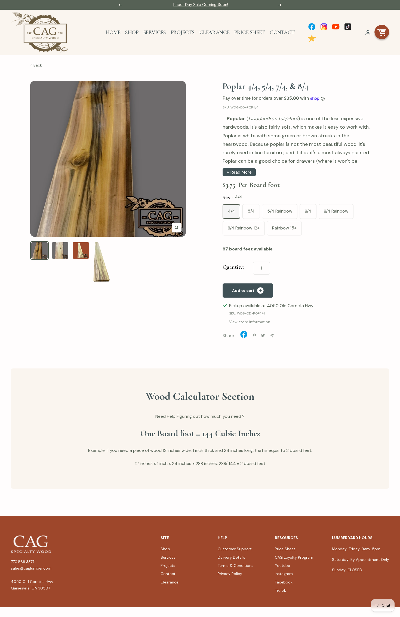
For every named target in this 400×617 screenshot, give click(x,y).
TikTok (280, 590)
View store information (249, 321)
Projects (183, 32)
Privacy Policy (230, 573)
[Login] (367, 32)
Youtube (282, 565)
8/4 (308, 211)
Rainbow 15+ (284, 228)
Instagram (284, 573)
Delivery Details (231, 557)
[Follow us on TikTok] (347, 26)
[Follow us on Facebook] (311, 26)
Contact (282, 32)
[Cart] (381, 32)
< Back (36, 65)
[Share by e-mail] (272, 335)
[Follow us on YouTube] (335, 26)
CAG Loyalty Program (294, 557)
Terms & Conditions (235, 565)
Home (113, 32)
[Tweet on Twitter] (263, 335)
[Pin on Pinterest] (254, 335)
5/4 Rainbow (279, 211)
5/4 (251, 211)
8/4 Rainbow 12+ (244, 228)
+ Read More (239, 172)
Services (154, 32)
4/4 (231, 211)
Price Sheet (249, 32)
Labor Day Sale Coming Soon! (200, 4)
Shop (131, 32)
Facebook (284, 582)
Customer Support (235, 548)
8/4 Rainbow (336, 211)
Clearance (214, 32)
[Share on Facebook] (243, 335)
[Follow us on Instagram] (323, 26)
